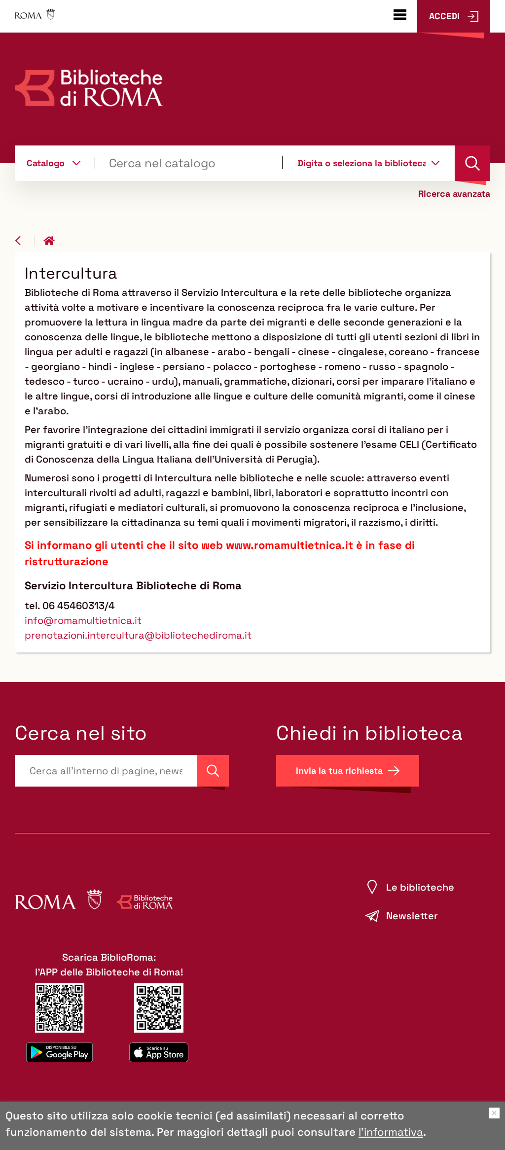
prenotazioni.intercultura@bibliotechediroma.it (138, 635)
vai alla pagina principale (53, 241)
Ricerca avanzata (454, 194)
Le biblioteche (420, 887)
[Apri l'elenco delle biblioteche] (435, 162)
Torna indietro (25, 241)
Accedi (444, 16)
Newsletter (412, 915)
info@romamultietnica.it (83, 620)
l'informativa (391, 1132)
